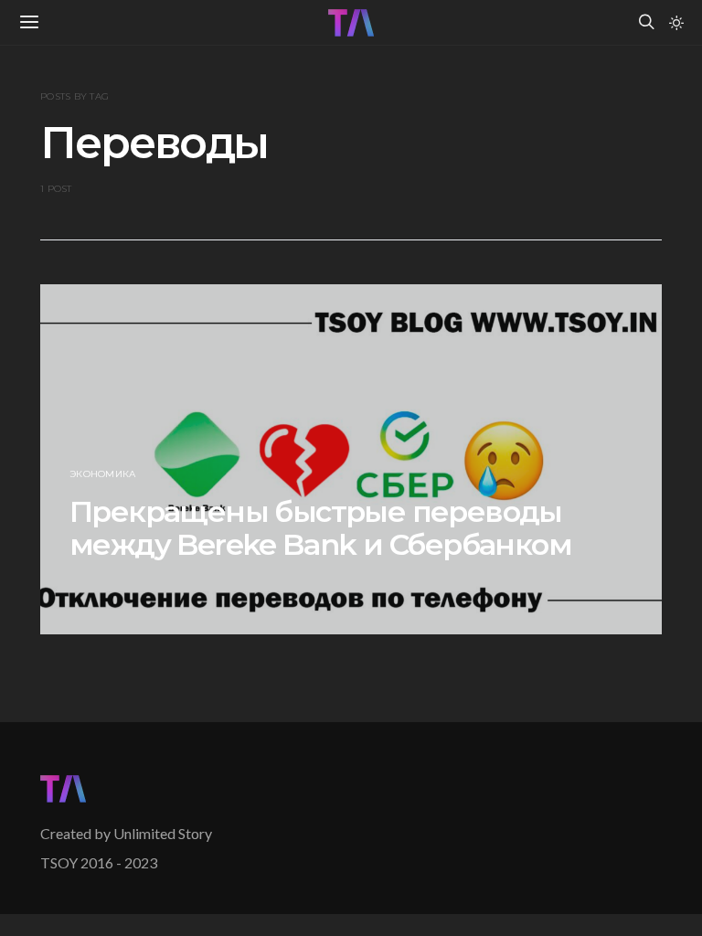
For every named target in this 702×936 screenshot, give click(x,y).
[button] (676, 23)
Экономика (102, 474)
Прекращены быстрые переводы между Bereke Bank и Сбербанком (320, 528)
